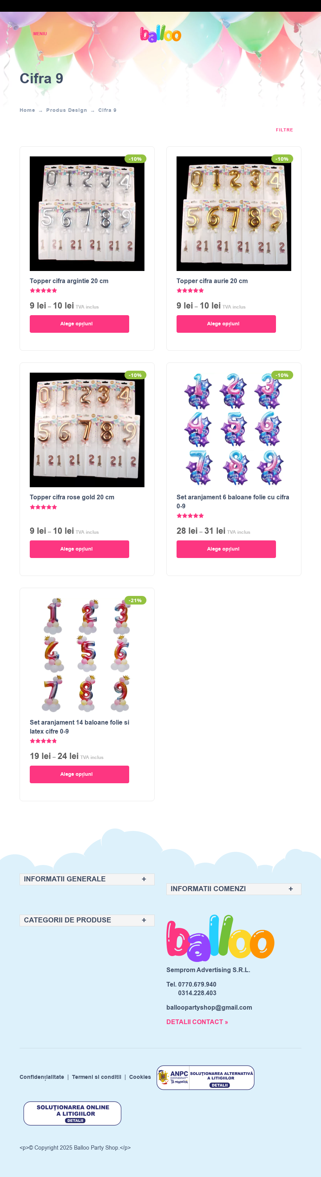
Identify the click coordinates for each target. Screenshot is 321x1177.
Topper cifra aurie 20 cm (212, 281)
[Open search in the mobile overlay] (268, 33)
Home (27, 110)
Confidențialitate (42, 1077)
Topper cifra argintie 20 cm (69, 281)
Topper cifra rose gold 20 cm (72, 497)
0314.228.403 (197, 993)
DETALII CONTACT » (197, 1022)
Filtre (285, 130)
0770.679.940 (197, 984)
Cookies (140, 1077)
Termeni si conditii (96, 1077)
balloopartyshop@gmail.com (209, 1007)
